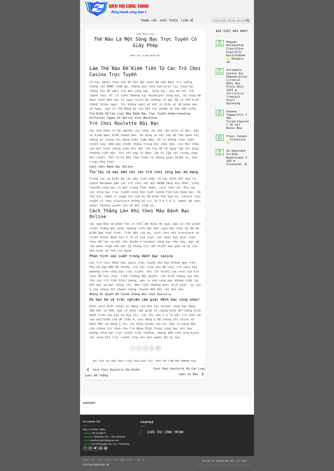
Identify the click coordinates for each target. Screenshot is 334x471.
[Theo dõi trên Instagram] (90, 448)
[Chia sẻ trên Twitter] (139, 348)
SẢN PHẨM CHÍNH (123, 460)
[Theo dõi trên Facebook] (85, 448)
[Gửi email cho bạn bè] (145, 348)
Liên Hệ (187, 20)
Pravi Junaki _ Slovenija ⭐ (236, 139)
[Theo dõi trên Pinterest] (105, 448)
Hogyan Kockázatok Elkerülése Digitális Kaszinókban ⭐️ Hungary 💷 (235, 52)
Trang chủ (89, 460)
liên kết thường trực (182, 360)
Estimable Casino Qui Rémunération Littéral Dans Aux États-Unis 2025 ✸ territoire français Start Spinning (236, 86)
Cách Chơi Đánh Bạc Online (111, 166)
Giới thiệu (104, 460)
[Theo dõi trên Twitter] (95, 448)
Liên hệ (140, 460)
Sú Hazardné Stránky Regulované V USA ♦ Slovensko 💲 (236, 157)
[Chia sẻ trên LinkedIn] (158, 348)
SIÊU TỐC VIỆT (242, 465)
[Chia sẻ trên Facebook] (133, 348)
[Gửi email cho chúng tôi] (100, 448)
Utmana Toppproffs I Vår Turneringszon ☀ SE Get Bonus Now (237, 120)
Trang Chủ (149, 20)
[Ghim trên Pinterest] (151, 348)
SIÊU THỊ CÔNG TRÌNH (165, 432)
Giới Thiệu (169, 20)
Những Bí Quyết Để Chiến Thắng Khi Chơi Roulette (130, 294)
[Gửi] (248, 20)
